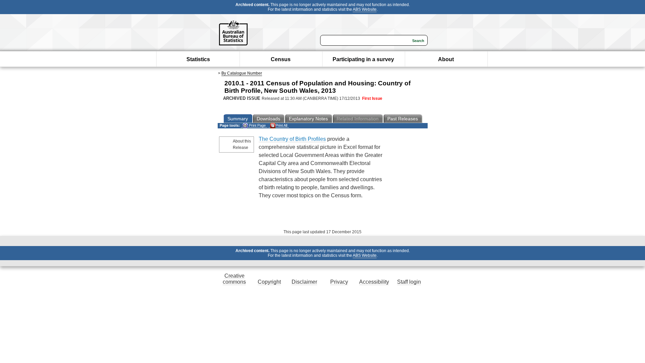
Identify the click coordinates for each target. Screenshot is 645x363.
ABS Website (365, 9)
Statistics (198, 59)
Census (281, 59)
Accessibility (374, 282)
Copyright (269, 282)
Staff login (409, 282)
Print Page (257, 125)
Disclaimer (304, 282)
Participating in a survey (363, 59)
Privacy (339, 282)
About (446, 59)
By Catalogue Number (241, 73)
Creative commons (234, 279)
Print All (281, 125)
